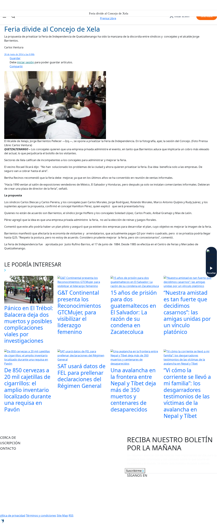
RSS (71, 515)
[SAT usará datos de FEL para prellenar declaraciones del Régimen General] (81, 356)
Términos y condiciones (41, 515)
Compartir (16, 66)
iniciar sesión (25, 62)
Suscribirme (134, 471)
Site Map (62, 515)
